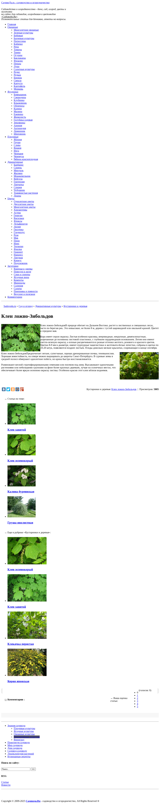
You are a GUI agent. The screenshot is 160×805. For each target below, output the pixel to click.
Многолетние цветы (24, 207)
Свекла (17, 80)
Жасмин (18, 173)
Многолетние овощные (26, 30)
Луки (16, 66)
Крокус (18, 260)
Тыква (17, 52)
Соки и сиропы (22, 274)
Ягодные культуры (24, 731)
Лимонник (19, 131)
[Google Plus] (22, 389)
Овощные (13, 27)
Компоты (19, 280)
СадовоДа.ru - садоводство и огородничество (25, 2)
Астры (17, 212)
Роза (16, 235)
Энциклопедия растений (21, 753)
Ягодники (13, 91)
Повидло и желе (22, 271)
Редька (17, 75)
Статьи (5, 782)
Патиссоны (20, 41)
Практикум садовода (19, 742)
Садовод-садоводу (17, 751)
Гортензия (19, 181)
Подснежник (21, 263)
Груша (17, 142)
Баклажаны (20, 58)
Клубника (19, 100)
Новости (5, 785)
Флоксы (18, 221)
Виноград (19, 739)
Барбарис (19, 164)
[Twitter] (8, 389)
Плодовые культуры (24, 728)
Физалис (18, 60)
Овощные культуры (24, 734)
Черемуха (19, 156)
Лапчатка (19, 184)
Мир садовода (15, 745)
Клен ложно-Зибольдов (123, 389)
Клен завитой (17, 429)
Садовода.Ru (33, 801)
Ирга (16, 150)
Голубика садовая (23, 120)
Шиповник (20, 134)
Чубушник (19, 190)
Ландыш (18, 257)
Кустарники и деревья (75, 306)
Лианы (17, 195)
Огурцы (18, 55)
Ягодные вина (21, 277)
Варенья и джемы (23, 269)
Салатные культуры (24, 69)
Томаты (18, 49)
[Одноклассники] (13, 389)
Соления (18, 285)
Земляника (19, 122)
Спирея (18, 187)
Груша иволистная (20, 522)
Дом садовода (15, 748)
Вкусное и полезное (24, 294)
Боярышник (20, 94)
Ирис (16, 243)
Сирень (18, 167)
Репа (16, 46)
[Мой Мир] (17, 389)
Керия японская (18, 681)
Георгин (18, 215)
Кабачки (18, 44)
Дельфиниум (21, 224)
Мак (16, 238)
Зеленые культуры (23, 32)
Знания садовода (16, 725)
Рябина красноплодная (26, 159)
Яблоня (18, 139)
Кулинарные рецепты (19, 756)
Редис (17, 72)
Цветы (11, 198)
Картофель (19, 86)
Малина (18, 111)
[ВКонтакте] (4, 389)
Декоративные (15, 162)
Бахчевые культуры (24, 38)
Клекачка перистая (21, 644)
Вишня (17, 148)
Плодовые (13, 136)
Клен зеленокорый (20, 460)
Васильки (19, 218)
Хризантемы (20, 209)
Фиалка (18, 249)
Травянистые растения (26, 193)
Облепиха (19, 105)
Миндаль (18, 170)
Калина (18, 108)
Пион (17, 240)
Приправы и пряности (26, 291)
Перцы (17, 63)
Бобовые (18, 35)
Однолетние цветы (24, 201)
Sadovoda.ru (10, 306)
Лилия (17, 226)
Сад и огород (26, 306)
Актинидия (20, 128)
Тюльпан (18, 246)
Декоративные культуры (48, 306)
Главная (12, 24)
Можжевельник (22, 176)
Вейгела (18, 179)
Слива (17, 145)
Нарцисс (18, 254)
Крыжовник (20, 103)
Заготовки (13, 266)
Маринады (19, 283)
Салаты (18, 288)
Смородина (20, 97)
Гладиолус (19, 232)
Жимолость (20, 117)
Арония (18, 125)
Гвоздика (18, 229)
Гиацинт (18, 252)
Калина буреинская (21, 491)
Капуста (18, 83)
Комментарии (15, 297)
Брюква (18, 77)
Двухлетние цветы (24, 204)
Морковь (18, 89)
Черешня (18, 153)
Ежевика (18, 114)
